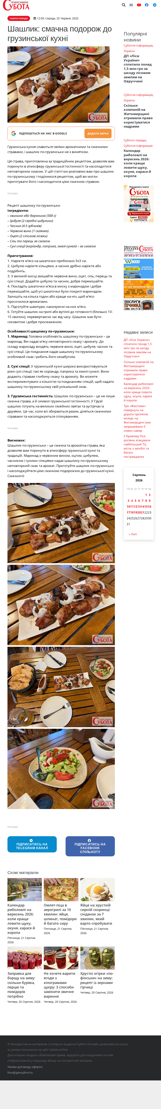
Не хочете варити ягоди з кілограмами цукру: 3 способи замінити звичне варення (59, 985)
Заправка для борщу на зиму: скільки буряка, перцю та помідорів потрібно (21, 985)
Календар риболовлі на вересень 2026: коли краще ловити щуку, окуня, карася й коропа (21, 919)
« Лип (133, 534)
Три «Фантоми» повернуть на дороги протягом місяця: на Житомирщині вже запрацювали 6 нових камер (137, 418)
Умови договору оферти (24, 1067)
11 (132, 506)
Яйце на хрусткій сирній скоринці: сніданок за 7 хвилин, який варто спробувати (96, 914)
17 (128, 512)
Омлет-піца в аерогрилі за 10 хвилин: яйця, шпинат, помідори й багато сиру (60, 914)
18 (132, 512)
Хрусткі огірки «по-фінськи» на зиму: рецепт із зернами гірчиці (97, 980)
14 (142, 506)
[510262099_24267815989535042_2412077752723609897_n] (61, 605)
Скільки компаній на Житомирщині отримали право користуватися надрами (138, 116)
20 (139, 512)
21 (142, 512)
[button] (124, 5)
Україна (129, 51)
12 (135, 506)
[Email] (131, 4)
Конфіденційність (20, 1072)
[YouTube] (139, 4)
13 (139, 506)
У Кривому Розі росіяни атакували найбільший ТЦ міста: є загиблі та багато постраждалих (137, 446)
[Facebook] (146, 4)
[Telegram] (154, 4)
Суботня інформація (138, 45)
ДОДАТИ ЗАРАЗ (98, 133)
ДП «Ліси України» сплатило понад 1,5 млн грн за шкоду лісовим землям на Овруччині (138, 68)
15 (146, 506)
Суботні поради (135, 140)
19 (135, 512)
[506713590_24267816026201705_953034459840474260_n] (61, 687)
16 (149, 506)
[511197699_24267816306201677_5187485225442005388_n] (61, 769)
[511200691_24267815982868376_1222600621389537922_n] (61, 523)
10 (128, 506)
